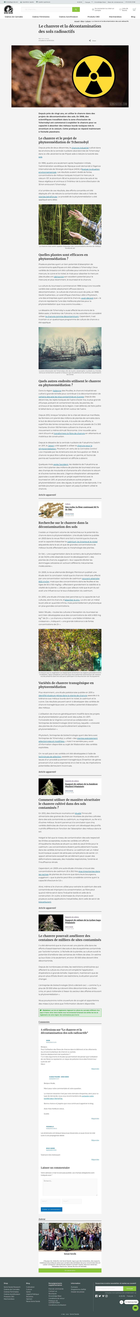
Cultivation (30, 1287)
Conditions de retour (56, 1298)
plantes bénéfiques (48, 197)
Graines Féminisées (41, 17)
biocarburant (45, 902)
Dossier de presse (77, 1292)
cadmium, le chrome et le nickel (82, 541)
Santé (28, 1292)
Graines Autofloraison (68, 17)
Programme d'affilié (78, 1289)
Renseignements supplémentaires (55, 1284)
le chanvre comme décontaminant (62, 316)
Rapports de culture (72, 781)
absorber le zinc (72, 600)
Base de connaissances (115, 2)
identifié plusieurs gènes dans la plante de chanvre (63, 695)
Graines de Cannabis (14, 17)
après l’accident (60, 464)
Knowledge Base (100, 2)
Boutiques (53, 1294)
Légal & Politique (32, 1294)
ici (135, 1293)
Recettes (29, 1297)
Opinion (29, 1299)
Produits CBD (94, 17)
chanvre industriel (80, 148)
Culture (67, 504)
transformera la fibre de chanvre (69, 433)
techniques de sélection (50, 756)
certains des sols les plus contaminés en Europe (61, 397)
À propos (74, 1287)
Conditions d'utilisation (57, 1305)
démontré (59, 277)
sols (40, 157)
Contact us (53, 1291)
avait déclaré (87, 298)
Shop (6, 1283)
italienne (57, 390)
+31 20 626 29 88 (130, 2)
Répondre (95, 1069)
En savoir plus (70, 1270)
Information (75, 1283)
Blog (133, 17)
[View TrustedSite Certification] (101, 1305)
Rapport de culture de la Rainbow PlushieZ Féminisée (81, 785)
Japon (51, 446)
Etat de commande (56, 1289)
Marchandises (115, 17)
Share (94, 40)
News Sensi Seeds (33, 1301)
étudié (78, 813)
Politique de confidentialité (54, 1302)
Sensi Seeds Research (12, 1287)
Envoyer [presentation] (130, 1288)
